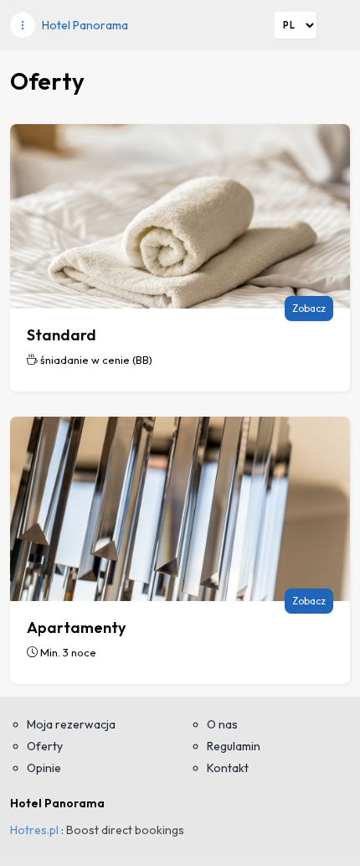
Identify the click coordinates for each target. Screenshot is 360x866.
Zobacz (309, 308)
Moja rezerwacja (71, 724)
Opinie (44, 767)
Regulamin (233, 746)
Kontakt (228, 767)
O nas (222, 724)
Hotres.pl (34, 829)
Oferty (45, 746)
